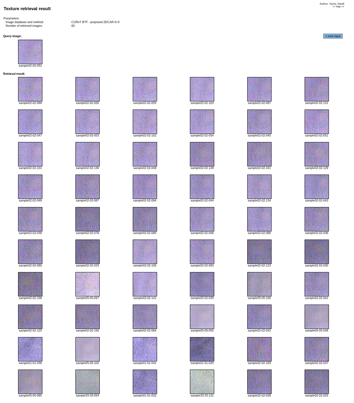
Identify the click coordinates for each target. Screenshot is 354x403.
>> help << (338, 6)
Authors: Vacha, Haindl (332, 3)
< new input (333, 36)
